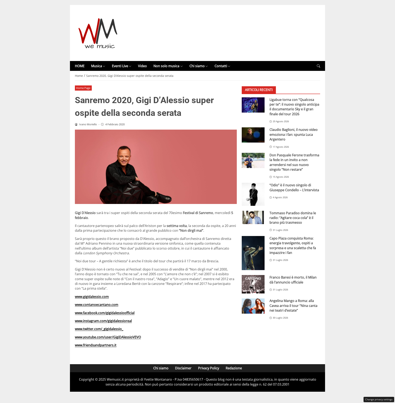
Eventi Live (120, 66)
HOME (80, 66)
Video (142, 66)
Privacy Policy (208, 368)
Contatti (221, 66)
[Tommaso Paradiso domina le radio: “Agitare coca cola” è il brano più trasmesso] (253, 217)
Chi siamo (197, 66)
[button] (318, 66)
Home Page (83, 88)
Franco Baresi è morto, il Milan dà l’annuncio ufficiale (293, 279)
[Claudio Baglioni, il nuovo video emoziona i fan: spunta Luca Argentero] (253, 135)
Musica (96, 66)
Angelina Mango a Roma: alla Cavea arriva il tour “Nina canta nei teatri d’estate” (293, 305)
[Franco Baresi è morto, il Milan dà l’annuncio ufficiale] (253, 284)
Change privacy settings (379, 399)
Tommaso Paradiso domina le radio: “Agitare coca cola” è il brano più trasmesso (293, 218)
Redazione (234, 368)
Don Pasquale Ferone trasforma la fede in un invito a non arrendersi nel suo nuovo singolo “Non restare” (294, 162)
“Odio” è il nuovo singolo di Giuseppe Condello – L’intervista (294, 187)
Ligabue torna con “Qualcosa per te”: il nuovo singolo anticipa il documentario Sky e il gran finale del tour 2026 (294, 106)
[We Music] (98, 32)
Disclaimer (183, 368)
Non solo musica (166, 66)
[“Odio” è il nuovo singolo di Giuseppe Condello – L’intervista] (253, 194)
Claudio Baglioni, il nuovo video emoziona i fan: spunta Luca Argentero (294, 134)
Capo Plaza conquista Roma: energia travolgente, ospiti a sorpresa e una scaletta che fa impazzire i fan (293, 245)
